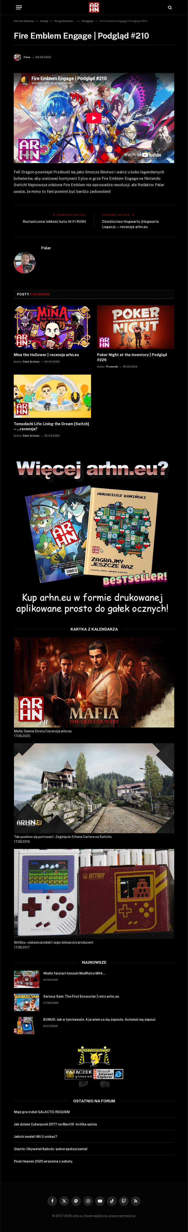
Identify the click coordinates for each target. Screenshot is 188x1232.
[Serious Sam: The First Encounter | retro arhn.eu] (26, 1002)
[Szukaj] (169, 7)
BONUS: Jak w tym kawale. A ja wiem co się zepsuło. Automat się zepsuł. (99, 1019)
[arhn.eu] (94, 7)
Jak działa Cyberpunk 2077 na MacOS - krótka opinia (55, 1124)
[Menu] (19, 7)
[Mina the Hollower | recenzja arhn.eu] (52, 327)
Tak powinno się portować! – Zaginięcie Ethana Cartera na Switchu (63, 837)
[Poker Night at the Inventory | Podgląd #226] (135, 327)
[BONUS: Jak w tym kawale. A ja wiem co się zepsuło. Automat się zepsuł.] (26, 1025)
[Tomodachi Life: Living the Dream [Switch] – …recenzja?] (52, 396)
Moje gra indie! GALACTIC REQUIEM (42, 1112)
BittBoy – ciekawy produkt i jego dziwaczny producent (53, 942)
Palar (27, 57)
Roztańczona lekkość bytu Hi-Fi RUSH (54, 221)
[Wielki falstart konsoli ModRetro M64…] (26, 979)
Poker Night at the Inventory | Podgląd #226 (132, 357)
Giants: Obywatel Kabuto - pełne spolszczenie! (50, 1149)
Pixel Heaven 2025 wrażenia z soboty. (43, 1161)
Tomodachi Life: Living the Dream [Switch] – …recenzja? (51, 426)
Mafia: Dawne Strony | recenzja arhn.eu (43, 731)
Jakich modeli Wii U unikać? (35, 1136)
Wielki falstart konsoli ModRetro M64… (74, 973)
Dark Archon (31, 361)
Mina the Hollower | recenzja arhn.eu (46, 355)
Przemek (112, 366)
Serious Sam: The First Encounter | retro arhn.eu (81, 996)
